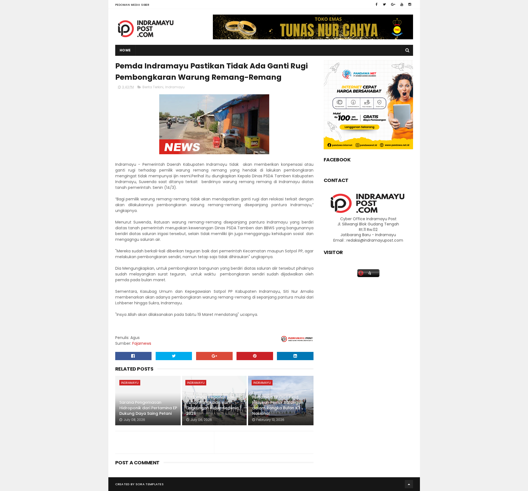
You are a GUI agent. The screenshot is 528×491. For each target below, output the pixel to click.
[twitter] (384, 4)
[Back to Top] (409, 484)
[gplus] (393, 4)
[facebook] (377, 4)
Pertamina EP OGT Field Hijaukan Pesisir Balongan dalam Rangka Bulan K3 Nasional (277, 405)
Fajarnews (141, 343)
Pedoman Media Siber (132, 5)
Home (125, 50)
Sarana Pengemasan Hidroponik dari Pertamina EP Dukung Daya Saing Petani (148, 408)
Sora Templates (150, 484)
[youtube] (401, 4)
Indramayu (175, 87)
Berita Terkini (152, 87)
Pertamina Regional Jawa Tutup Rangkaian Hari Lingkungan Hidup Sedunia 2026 (212, 405)
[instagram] (409, 4)
